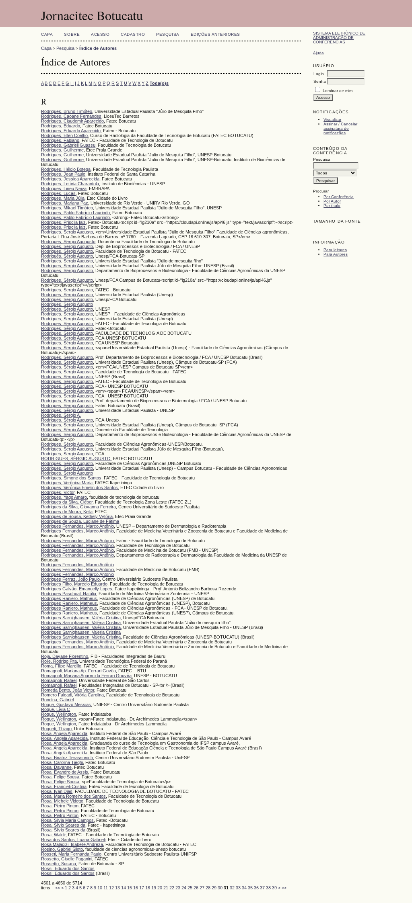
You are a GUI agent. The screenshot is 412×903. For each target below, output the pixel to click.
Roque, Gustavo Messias (66, 704)
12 (111, 887)
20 (159, 887)
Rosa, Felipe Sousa (60, 776)
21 (165, 887)
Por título (331, 205)
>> (284, 887)
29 (214, 887)
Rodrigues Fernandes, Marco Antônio (77, 526)
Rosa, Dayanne (56, 767)
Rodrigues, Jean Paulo (63, 174)
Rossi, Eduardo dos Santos (68, 868)
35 (250, 887)
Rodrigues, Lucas (58, 193)
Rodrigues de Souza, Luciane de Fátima (80, 521)
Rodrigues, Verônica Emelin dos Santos (79, 487)
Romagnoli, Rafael (58, 680)
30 (220, 887)
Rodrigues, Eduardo (60, 125)
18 (147, 887)
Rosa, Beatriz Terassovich (67, 757)
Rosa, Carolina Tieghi (62, 762)
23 (177, 887)
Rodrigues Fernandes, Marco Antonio (77, 540)
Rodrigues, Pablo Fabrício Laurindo (75, 212)
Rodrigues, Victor (57, 492)
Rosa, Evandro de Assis (64, 772)
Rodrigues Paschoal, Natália (68, 593)
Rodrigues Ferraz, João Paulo (70, 579)
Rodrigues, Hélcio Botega (66, 169)
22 (171, 887)
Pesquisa (167, 34)
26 (196, 887)
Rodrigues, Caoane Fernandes (71, 116)
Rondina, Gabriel (57, 699)
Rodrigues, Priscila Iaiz (63, 222)
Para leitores (335, 250)
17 (141, 887)
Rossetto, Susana (58, 863)
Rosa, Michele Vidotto (62, 801)
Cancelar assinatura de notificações (340, 128)
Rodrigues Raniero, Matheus (69, 598)
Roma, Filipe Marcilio (61, 665)
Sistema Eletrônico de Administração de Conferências (339, 37)
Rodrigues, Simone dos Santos (71, 477)
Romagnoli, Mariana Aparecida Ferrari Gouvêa (86, 675)
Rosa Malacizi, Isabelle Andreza (72, 844)
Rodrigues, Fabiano (60, 140)
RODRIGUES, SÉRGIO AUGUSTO (76, 458)
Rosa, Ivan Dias (56, 791)
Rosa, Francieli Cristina (64, 786)
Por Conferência (338, 197)
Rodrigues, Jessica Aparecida (70, 178)
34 (244, 887)
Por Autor (332, 201)
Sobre (72, 34)
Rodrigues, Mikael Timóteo (67, 207)
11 (105, 887)
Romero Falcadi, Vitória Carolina (72, 694)
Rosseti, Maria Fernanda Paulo (71, 854)
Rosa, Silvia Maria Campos (67, 820)
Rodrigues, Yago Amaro (64, 497)
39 (274, 887)
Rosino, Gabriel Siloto (62, 849)
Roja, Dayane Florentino (64, 656)
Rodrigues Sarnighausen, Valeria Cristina (81, 632)
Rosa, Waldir (53, 834)
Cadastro (133, 34)
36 (256, 887)
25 (189, 887)
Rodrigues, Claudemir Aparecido (72, 121)
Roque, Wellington (58, 714)
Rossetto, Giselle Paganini (66, 858)
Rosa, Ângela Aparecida (64, 738)
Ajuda (318, 53)
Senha (319, 81)
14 (123, 887)
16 (135, 887)
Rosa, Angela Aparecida (64, 733)
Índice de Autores (98, 48)
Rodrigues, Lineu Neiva (64, 188)
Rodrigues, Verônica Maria (67, 482)
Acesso (100, 34)
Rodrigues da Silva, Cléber (67, 502)
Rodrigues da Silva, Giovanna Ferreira (78, 506)
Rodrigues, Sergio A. (61, 415)
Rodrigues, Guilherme (62, 149)
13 (117, 887)
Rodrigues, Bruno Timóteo (66, 111)
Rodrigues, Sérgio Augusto (67, 251)
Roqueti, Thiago (56, 728)
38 (268, 887)
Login (318, 74)
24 (183, 887)
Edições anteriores (215, 34)
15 (129, 887)
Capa (47, 34)
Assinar (330, 124)
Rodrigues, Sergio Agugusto (68, 241)
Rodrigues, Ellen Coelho (64, 135)
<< (57, 887)
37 (262, 887)
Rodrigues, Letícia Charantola (70, 183)
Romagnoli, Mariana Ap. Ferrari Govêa (78, 670)
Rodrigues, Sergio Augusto (67, 231)
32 (232, 887)
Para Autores (335, 254)
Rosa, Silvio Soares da (63, 825)
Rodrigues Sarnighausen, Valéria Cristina (81, 617)
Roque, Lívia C (55, 709)
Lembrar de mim (337, 90)
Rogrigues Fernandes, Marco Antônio (77, 641)
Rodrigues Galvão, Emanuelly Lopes (76, 588)
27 (202, 887)
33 (238, 887)
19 (153, 887)
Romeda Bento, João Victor (67, 690)
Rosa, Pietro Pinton (59, 805)
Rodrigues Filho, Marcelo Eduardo (74, 584)
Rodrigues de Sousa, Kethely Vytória (77, 516)
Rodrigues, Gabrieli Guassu (68, 145)
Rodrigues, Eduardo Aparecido (71, 130)
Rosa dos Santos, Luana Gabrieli (73, 839)
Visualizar (332, 119)
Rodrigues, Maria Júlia (62, 198)
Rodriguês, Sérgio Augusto (67, 256)
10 (99, 887)
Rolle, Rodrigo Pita (59, 661)
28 (208, 887)
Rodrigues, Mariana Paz (64, 203)
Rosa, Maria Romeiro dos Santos (73, 796)
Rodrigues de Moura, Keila (67, 511)
